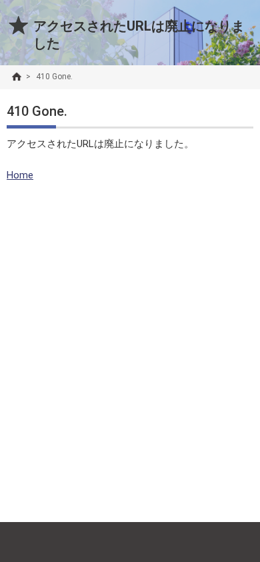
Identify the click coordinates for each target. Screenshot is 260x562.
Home (20, 175)
